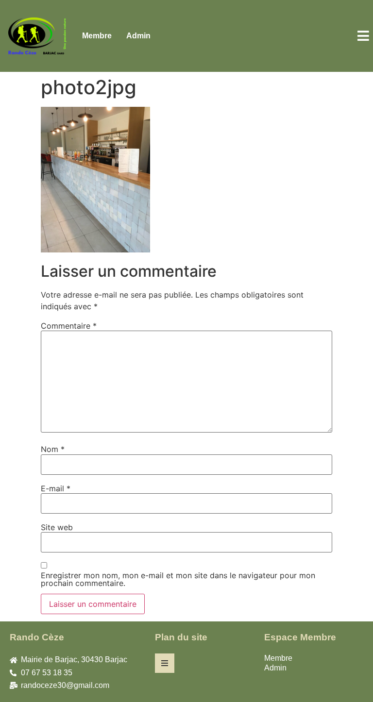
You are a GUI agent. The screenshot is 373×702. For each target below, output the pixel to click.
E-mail (55, 488)
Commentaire (69, 326)
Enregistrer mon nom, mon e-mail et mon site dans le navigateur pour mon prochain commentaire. (178, 579)
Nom (53, 449)
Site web (57, 527)
